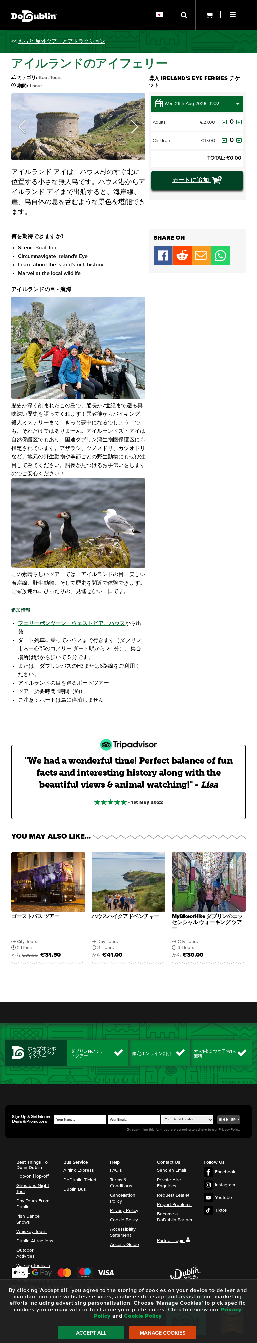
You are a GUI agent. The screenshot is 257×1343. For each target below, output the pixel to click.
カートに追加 (191, 180)
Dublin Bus (74, 1189)
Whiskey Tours (31, 1231)
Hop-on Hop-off (32, 1176)
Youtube (223, 1197)
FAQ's (116, 1170)
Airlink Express (78, 1170)
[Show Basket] (208, 15)
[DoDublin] (34, 6)
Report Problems (174, 1204)
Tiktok (221, 1210)
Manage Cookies (163, 1333)
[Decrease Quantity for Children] (224, 140)
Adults (159, 122)
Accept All (91, 1333)
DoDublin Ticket (79, 1180)
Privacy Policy (124, 1210)
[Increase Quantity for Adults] (239, 122)
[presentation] (48, 909)
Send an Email (171, 1170)
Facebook (225, 1172)
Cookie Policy (124, 1220)
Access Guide (124, 1244)
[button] (233, 14)
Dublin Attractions (34, 1241)
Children (161, 140)
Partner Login (171, 1240)
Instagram (225, 1185)
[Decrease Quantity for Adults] (224, 122)
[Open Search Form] (184, 15)
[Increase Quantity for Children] (239, 140)
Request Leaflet (173, 1195)
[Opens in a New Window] (182, 263)
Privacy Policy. (229, 1129)
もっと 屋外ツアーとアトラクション (61, 41)
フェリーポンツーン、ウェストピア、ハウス (71, 623)
